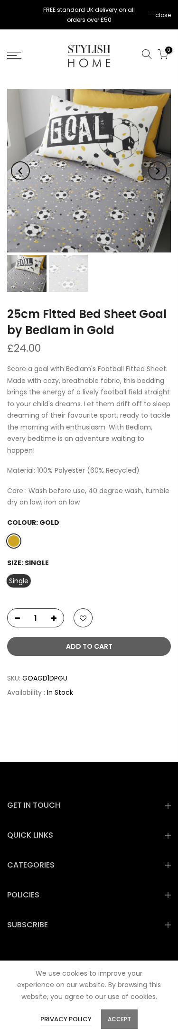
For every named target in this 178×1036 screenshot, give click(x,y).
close (20, 15)
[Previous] (20, 170)
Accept (119, 1019)
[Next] (157, 170)
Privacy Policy (66, 1019)
